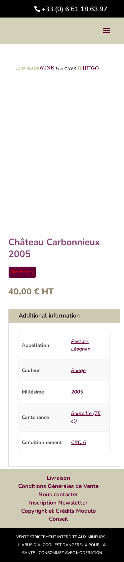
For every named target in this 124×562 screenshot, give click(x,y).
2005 (77, 392)
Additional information (49, 315)
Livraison (58, 478)
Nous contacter (58, 494)
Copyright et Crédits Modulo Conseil (58, 515)
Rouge (78, 370)
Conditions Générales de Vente (58, 486)
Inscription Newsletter (58, 502)
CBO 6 (78, 442)
